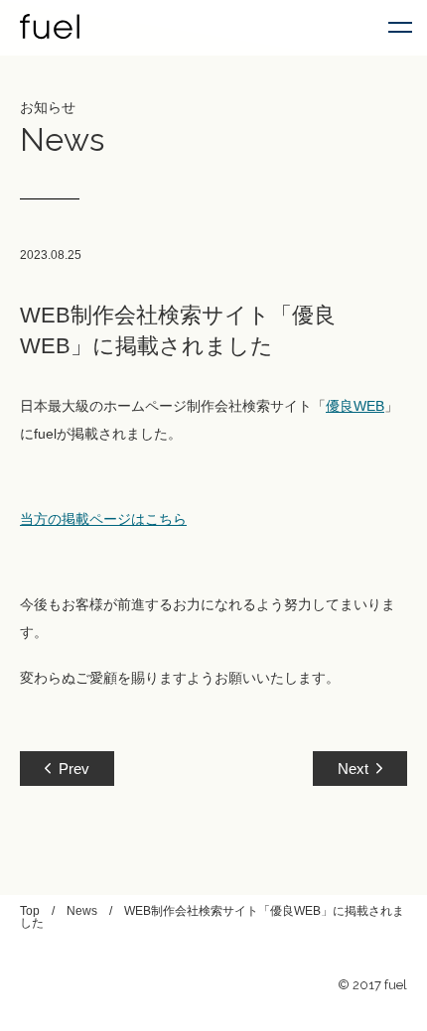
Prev (74, 768)
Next (353, 768)
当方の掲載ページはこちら (103, 519)
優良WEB (355, 406)
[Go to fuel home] (49, 27)
